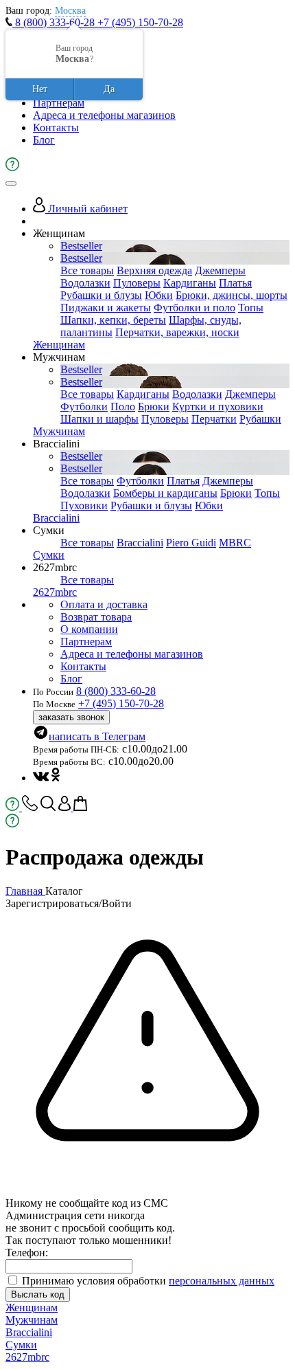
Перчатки (214, 419)
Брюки (153, 406)
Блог (44, 140)
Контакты (56, 127)
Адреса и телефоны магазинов (104, 115)
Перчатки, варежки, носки (177, 332)
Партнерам (58, 103)
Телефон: (26, 1252)
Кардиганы (189, 283)
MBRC (235, 542)
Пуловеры (137, 283)
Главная (25, 891)
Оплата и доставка (104, 604)
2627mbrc (55, 592)
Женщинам (59, 344)
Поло (122, 406)
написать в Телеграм (97, 736)
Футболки (84, 406)
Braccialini (56, 518)
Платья (235, 283)
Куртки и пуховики (217, 406)
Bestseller (81, 246)
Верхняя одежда (154, 270)
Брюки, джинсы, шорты (231, 295)
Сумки (48, 555)
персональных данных (221, 1281)
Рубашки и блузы (101, 295)
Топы (250, 307)
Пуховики (84, 505)
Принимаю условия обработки (148, 1281)
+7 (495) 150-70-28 (140, 22)
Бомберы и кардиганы (165, 493)
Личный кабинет (86, 208)
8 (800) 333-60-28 (54, 22)
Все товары (87, 270)
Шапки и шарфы (99, 419)
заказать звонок (71, 717)
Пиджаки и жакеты (105, 307)
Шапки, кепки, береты (113, 320)
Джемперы (220, 270)
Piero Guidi (191, 542)
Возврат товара (96, 617)
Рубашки (260, 419)
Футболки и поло (194, 307)
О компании (89, 629)
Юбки (159, 295)
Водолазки (85, 283)
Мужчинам (59, 431)
